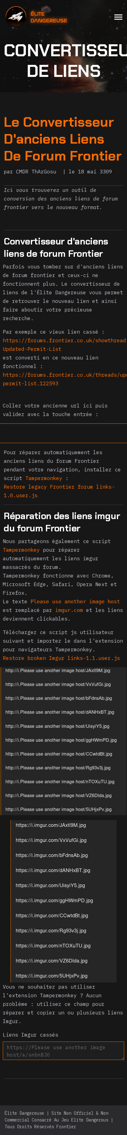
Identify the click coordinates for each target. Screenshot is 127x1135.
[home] (53, 17)
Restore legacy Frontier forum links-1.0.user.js (59, 491)
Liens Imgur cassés (30, 1034)
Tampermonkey (43, 478)
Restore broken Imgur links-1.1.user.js (61, 658)
